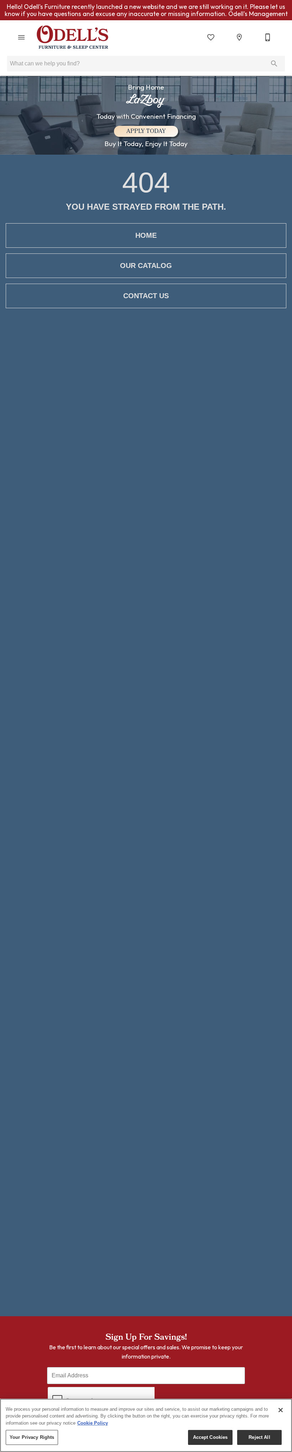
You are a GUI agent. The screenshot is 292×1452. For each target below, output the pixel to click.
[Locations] (239, 37)
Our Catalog (146, 265)
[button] (21, 37)
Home (146, 235)
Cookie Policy (92, 1423)
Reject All (259, 1437)
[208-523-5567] (267, 37)
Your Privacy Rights (32, 1437)
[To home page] (72, 37)
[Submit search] (274, 63)
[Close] (280, 1410)
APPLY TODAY (146, 131)
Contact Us (146, 296)
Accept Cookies (210, 1437)
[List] (210, 37)
